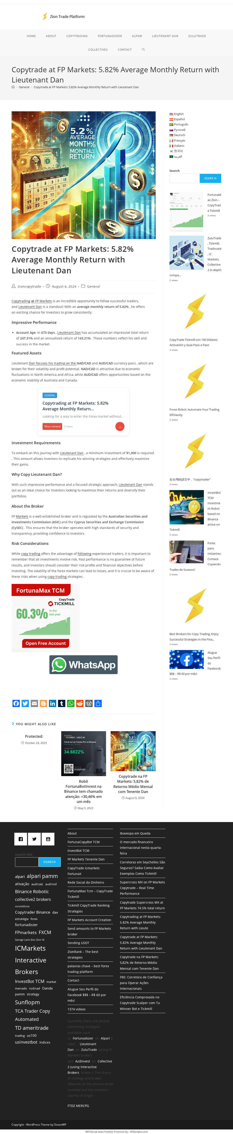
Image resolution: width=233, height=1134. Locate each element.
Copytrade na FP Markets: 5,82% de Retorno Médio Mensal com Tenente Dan (133, 784)
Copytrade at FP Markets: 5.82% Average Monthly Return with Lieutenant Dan (86, 87)
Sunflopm (27, 1002)
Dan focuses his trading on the (53, 363)
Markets (22, 516)
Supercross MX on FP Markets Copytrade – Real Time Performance (142, 888)
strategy (33, 994)
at (32, 301)
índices (44, 1042)
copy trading (30, 553)
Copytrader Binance (32, 912)
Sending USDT (78, 943)
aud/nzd (51, 884)
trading (20, 1036)
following (84, 553)
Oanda (47, 988)
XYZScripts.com (139, 1131)
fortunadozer (26, 924)
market (51, 982)
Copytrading (21, 301)
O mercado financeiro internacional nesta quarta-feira (141, 847)
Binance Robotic (32, 891)
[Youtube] (49, 839)
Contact (73, 980)
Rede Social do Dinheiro (86, 882)
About (72, 833)
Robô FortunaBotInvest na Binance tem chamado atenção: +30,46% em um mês (83, 791)
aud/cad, (37, 884)
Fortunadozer (83, 1038)
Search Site (23, 854)
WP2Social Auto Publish (99, 1131)
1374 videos (77, 1009)
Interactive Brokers (30, 966)
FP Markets (43, 301)
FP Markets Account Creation (89, 920)
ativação (22, 883)
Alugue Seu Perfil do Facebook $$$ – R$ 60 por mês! (87, 995)
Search (175, 171)
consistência (22, 906)
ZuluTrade (89, 1049)
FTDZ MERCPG (78, 1106)
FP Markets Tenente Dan (86, 859)
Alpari (105, 1038)
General (93, 286)
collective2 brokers (33, 899)
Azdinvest (82, 1061)
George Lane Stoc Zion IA (29, 939)
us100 (32, 1035)
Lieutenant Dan (30, 306)
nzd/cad (34, 988)
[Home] (13, 87)
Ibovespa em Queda (135, 833)
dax (55, 912)
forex (34, 919)
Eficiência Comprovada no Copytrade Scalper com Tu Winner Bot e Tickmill (140, 1003)
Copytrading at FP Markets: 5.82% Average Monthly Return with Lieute (140, 922)
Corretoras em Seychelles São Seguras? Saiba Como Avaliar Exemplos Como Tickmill (142, 868)
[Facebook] (22, 839)
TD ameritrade (31, 1027)
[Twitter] (35, 839)
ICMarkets (30, 948)
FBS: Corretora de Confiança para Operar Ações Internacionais (141, 983)
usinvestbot (26, 1042)
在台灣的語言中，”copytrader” (190, 479)
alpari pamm (42, 876)
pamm (20, 994)
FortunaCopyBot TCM (84, 842)
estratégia (21, 919)
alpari (20, 876)
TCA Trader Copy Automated (32, 1015)
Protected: (34, 736)
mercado (21, 988)
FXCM (45, 932)
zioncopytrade (29, 286)
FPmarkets (26, 932)
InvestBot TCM (29, 981)
